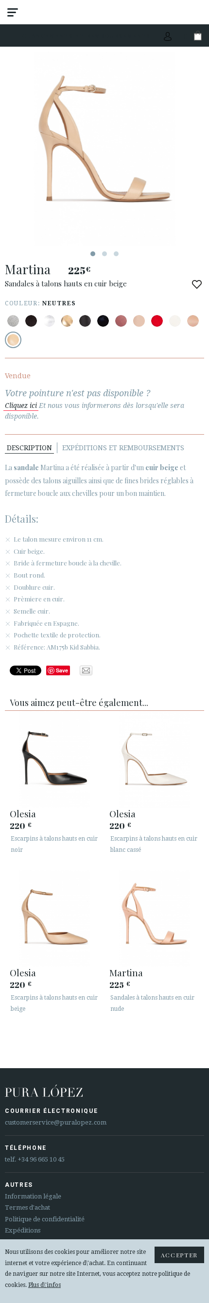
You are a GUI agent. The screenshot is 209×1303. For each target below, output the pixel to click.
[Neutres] (13, 340)
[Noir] (31, 321)
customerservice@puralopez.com (55, 1122)
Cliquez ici (21, 405)
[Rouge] (157, 321)
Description (29, 448)
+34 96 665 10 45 (41, 1159)
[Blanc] (175, 321)
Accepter (179, 1255)
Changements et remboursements (86, 35)
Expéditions (22, 1230)
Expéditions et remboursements (123, 448)
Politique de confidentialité (45, 1219)
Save (62, 670)
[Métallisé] (13, 321)
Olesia (23, 813)
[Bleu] (103, 321)
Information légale (33, 1196)
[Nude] (121, 321)
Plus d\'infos (44, 1285)
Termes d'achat (27, 1207)
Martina (126, 972)
